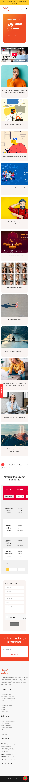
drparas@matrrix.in (9, 756)
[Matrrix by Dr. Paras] (5, 8)
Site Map (4, 734)
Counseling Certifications (8, 696)
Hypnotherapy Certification (8, 698)
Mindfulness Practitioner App (9, 703)
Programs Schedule (7, 705)
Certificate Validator (7, 727)
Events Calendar (6, 723)
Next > (22, 569)
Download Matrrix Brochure (8, 721)
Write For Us (5, 711)
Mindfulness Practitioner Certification (11, 701)
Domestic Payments (7, 732)
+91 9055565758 (9, 754)
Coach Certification (7, 694)
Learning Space (11, 19)
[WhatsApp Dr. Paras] (25, 778)
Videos (4, 709)
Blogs (3, 707)
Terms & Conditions (7, 730)
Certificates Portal (6, 725)
